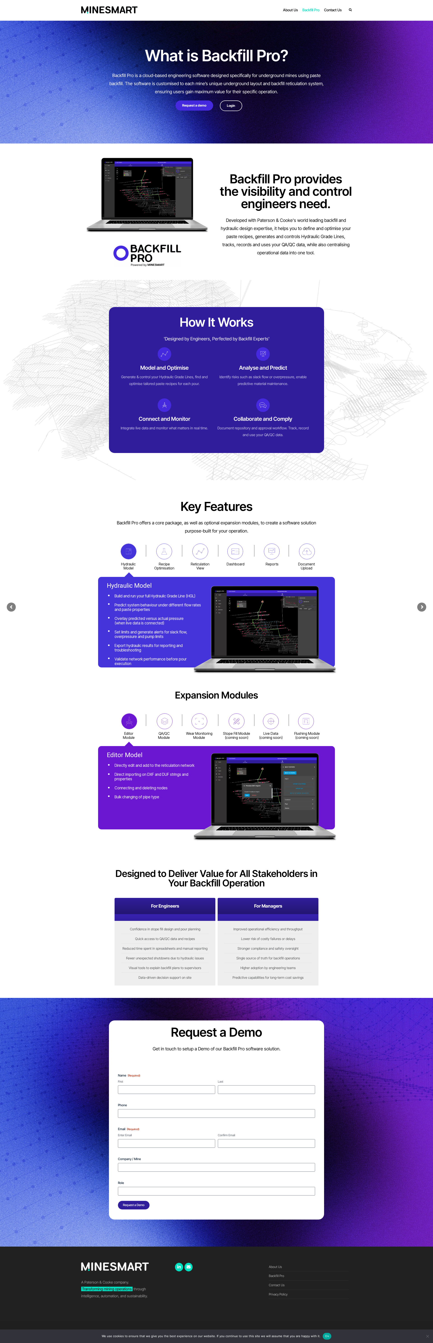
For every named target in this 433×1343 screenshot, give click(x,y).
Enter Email (125, 1135)
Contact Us (277, 1285)
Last (220, 1081)
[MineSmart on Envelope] (188, 1267)
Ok (327, 1336)
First (120, 1081)
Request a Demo (134, 1205)
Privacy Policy (278, 1294)
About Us (275, 1267)
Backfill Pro (276, 1276)
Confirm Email (226, 1135)
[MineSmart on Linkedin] (179, 1267)
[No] (427, 1336)
